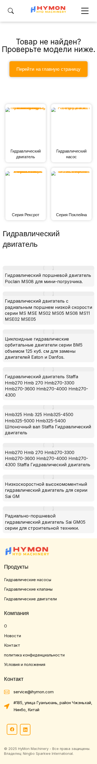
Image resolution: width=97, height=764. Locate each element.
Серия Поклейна (71, 215)
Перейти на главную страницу (48, 69)
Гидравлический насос (71, 154)
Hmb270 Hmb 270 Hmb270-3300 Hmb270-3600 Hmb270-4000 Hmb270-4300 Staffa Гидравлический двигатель (47, 458)
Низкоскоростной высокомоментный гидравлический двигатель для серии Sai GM (46, 490)
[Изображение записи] (48, 268)
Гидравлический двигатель (26, 154)
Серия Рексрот (25, 215)
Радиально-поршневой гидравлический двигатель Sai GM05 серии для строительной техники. (45, 522)
